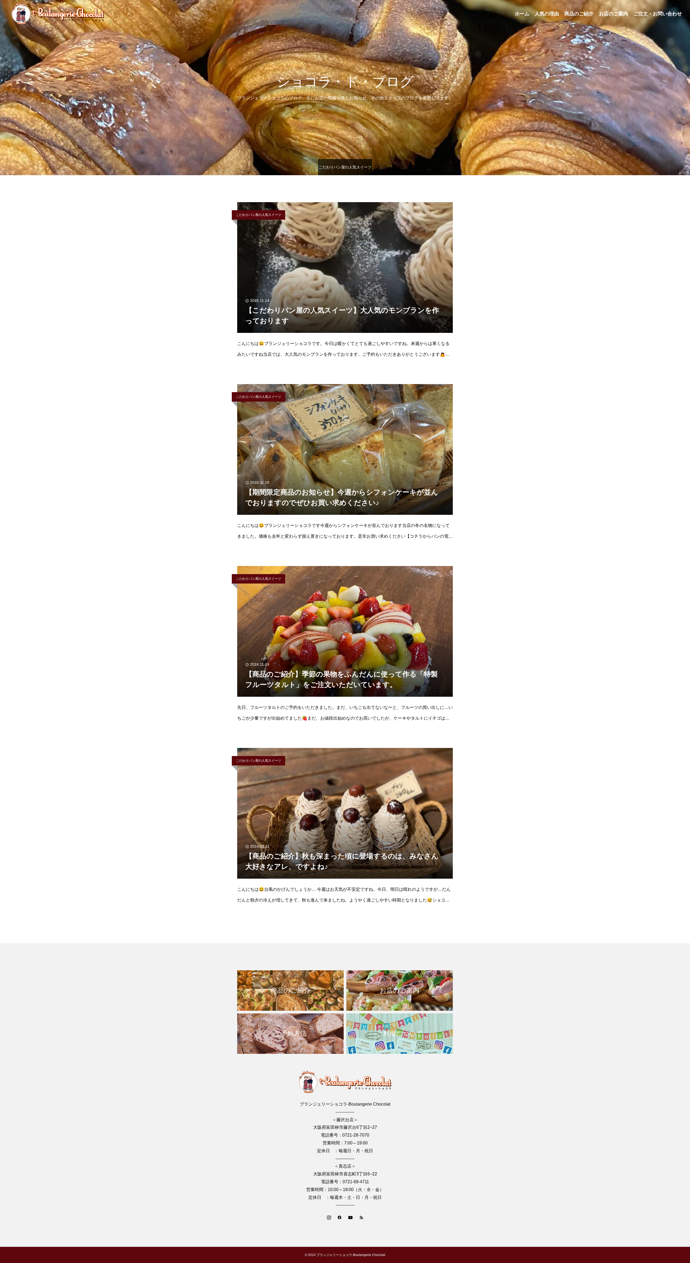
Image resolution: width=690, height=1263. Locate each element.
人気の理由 (547, 13)
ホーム (522, 13)
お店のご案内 (613, 13)
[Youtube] (350, 1217)
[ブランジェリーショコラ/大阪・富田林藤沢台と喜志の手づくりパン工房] (58, 13)
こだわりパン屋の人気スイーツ (258, 215)
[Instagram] (329, 1217)
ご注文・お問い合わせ (657, 13)
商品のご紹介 (579, 13)
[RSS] (361, 1217)
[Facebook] (339, 1217)
